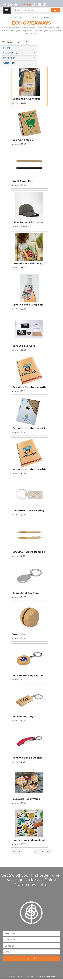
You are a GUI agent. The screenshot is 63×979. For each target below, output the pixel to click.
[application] (31, 851)
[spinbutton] (29, 851)
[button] (27, 42)
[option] (29, 86)
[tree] (19, 55)
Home (13, 17)
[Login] (44, 4)
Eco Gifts (32, 17)
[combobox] (17, 42)
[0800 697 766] (34, 4)
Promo (22, 17)
